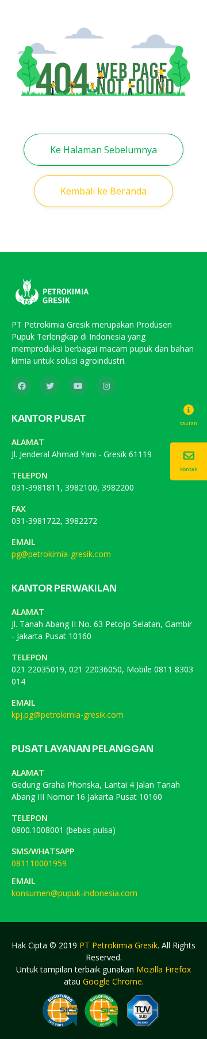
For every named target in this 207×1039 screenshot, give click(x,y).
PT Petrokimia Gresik (118, 945)
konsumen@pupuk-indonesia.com (74, 893)
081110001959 (39, 863)
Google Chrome (112, 981)
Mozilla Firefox (163, 969)
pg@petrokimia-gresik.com (61, 553)
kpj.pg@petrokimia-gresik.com (68, 714)
